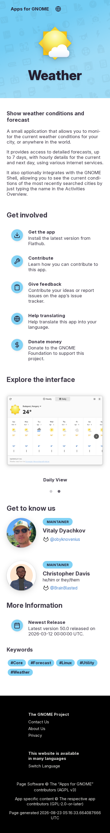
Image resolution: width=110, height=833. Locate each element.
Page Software (30, 783)
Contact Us (38, 721)
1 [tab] (51, 490)
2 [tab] (59, 490)
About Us (36, 728)
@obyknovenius (65, 539)
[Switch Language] (58, 9)
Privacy (35, 735)
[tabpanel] (55, 438)
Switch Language (44, 765)
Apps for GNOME (30, 9)
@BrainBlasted (63, 588)
